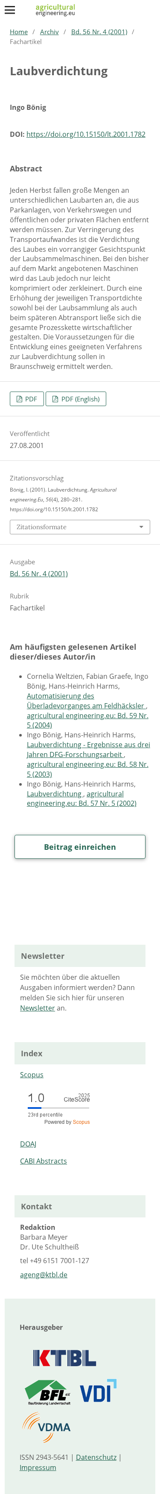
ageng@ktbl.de (43, 1274)
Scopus (32, 1074)
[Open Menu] (10, 10)
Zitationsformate (42, 527)
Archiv (49, 31)
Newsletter (37, 1008)
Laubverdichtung (55, 794)
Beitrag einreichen (80, 847)
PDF (30, 399)
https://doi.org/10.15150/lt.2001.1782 (85, 134)
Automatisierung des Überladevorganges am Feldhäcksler (86, 700)
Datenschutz (96, 1457)
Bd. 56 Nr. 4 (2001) (99, 31)
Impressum (38, 1467)
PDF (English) (79, 399)
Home (19, 31)
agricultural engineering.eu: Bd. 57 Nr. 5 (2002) (82, 798)
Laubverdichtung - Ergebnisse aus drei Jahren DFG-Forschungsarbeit (88, 749)
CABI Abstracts (43, 1161)
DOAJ (28, 1144)
